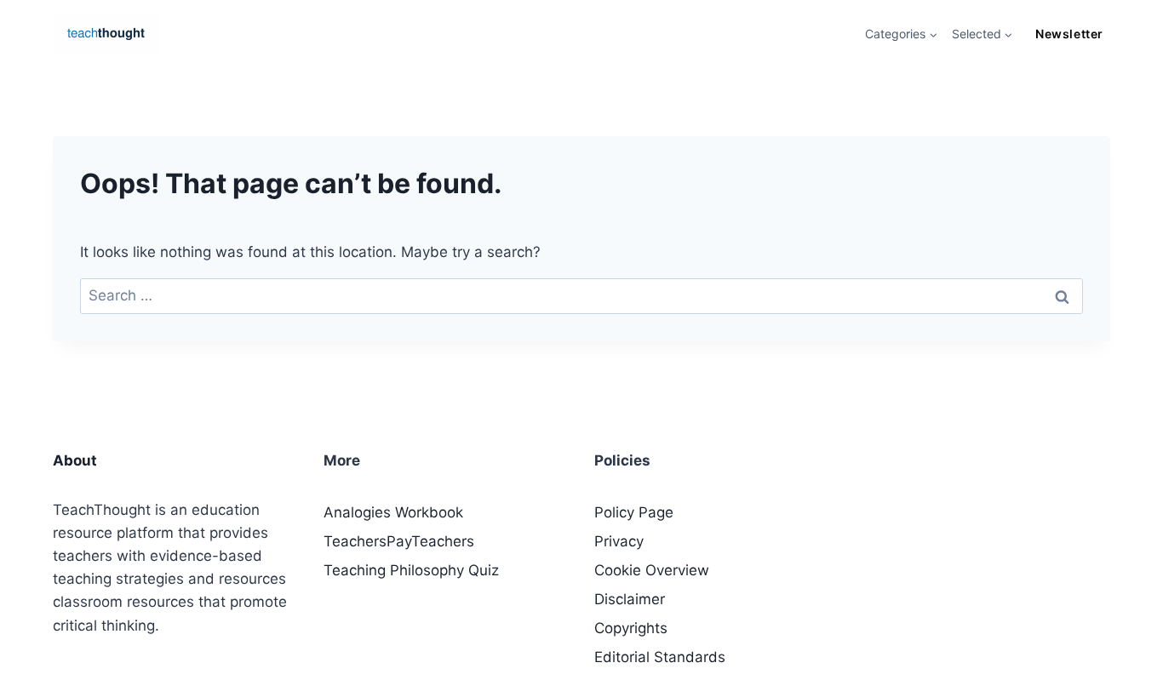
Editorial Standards (659, 657)
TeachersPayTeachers (399, 541)
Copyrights (630, 628)
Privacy (619, 541)
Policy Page (633, 512)
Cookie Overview (651, 570)
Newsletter (1069, 33)
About (75, 460)
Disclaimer (629, 599)
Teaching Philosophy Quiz (411, 570)
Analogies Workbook (393, 512)
